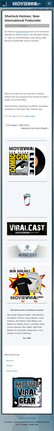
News (14, 116)
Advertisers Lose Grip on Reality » (34, 128)
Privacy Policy (11, 371)
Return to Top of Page (27, 418)
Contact (9, 366)
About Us (10, 361)
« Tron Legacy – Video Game (17, 125)
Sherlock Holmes (30, 116)
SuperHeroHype (22, 32)
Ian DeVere (23, 25)
